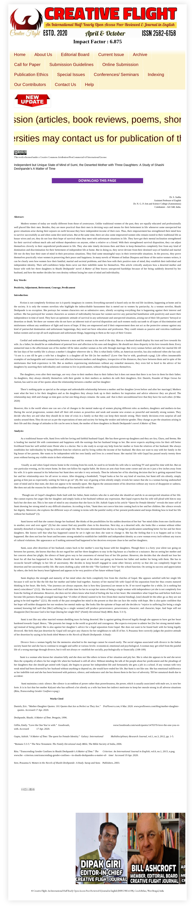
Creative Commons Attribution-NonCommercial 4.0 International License (73, 157)
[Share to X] (28, 789)
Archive (140, 54)
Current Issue (111, 54)
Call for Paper (27, 64)
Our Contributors (30, 84)
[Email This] (22, 789)
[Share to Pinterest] (33, 789)
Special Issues (71, 74)
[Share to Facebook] (30, 789)
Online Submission (120, 64)
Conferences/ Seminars (116, 74)
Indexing (156, 74)
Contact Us (65, 84)
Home (20, 54)
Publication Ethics (31, 74)
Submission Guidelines (71, 64)
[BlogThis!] (25, 789)
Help (89, 84)
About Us (43, 54)
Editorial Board (75, 54)
